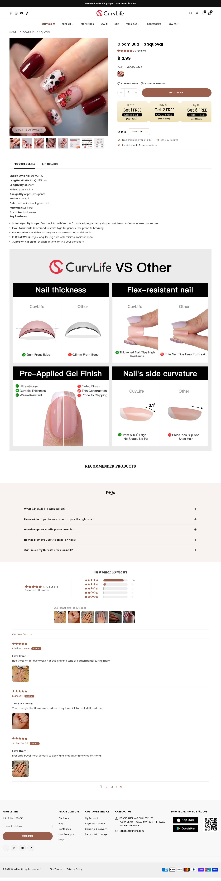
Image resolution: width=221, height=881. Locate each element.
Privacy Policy (74, 869)
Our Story (64, 818)
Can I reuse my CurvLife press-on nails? (49, 550)
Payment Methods (95, 823)
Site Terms (56, 869)
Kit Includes (50, 164)
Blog (61, 823)
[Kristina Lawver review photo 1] (20, 673)
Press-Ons (131, 24)
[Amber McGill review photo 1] (20, 768)
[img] (19, 644)
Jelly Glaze (48, 24)
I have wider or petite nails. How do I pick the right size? (59, 519)
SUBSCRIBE (27, 836)
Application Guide (154, 83)
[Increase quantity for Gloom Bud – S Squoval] (136, 93)
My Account (91, 818)
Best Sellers (87, 24)
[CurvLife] (111, 13)
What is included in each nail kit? (44, 509)
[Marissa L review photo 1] (20, 721)
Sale (116, 24)
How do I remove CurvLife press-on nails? (50, 540)
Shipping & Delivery (96, 829)
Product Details (24, 164)
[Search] (191, 13)
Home (12, 32)
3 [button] (112, 787)
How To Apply (66, 834)
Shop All (66, 24)
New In (104, 24)
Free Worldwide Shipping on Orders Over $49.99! (110, 3)
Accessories (154, 24)
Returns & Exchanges (97, 834)
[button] (99, 87)
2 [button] (106, 787)
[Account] (197, 13)
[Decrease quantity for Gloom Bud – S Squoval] (121, 93)
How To (172, 24)
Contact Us (65, 829)
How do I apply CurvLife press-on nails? (49, 529)
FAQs (61, 839)
